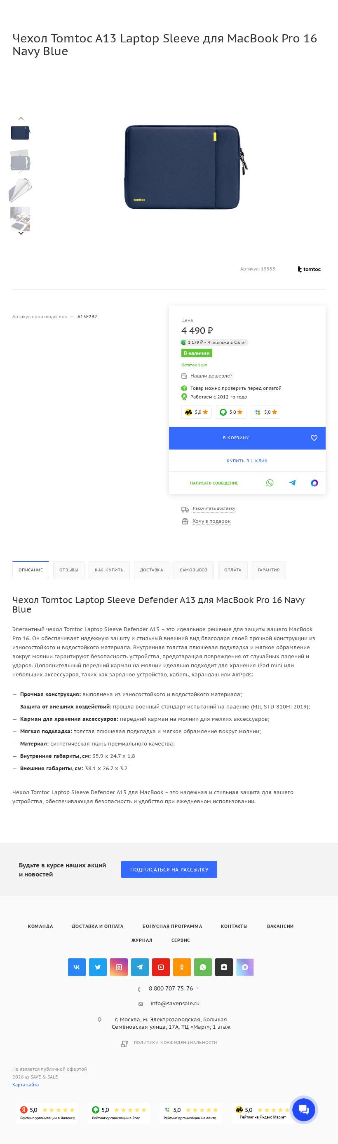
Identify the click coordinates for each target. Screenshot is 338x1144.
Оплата (233, 570)
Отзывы (68, 570)
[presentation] (20, 118)
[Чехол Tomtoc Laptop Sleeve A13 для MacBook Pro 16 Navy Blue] (183, 165)
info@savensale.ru (175, 1003)
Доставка (151, 570)
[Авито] (191, 1113)
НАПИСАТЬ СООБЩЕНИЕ (214, 483)
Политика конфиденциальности (176, 1042)
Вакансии (280, 926)
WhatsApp (203, 967)
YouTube (161, 967)
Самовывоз (194, 570)
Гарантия (269, 570)
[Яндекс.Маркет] (262, 1113)
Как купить (109, 570)
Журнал (142, 940)
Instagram (119, 967)
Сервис (181, 940)
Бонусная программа (172, 926)
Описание (31, 570)
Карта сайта (25, 1085)
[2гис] (119, 1113)
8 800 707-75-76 (171, 989)
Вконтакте (77, 967)
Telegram (140, 967)
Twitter (98, 967)
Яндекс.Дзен (224, 967)
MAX (245, 967)
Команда (40, 926)
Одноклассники (182, 967)
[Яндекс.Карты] (47, 1113)
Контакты (234, 926)
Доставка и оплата (98, 926)
